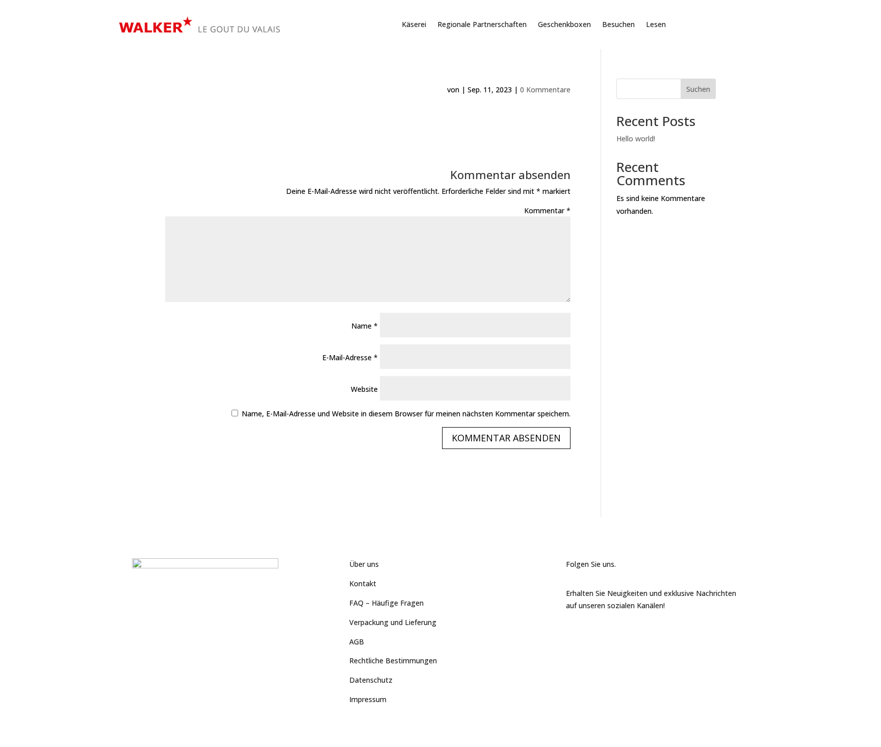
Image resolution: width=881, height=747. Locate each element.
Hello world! (635, 138)
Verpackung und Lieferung (392, 622)
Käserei (414, 24)
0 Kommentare (545, 89)
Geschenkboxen (564, 24)
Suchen (698, 89)
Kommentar (547, 210)
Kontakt (362, 583)
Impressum (367, 699)
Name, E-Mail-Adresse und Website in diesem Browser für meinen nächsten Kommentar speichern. (406, 413)
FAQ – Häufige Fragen (386, 603)
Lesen (656, 24)
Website (364, 389)
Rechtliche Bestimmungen (393, 660)
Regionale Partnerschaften (482, 24)
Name (364, 326)
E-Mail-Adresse (350, 357)
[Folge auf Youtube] (594, 634)
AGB (356, 641)
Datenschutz (371, 680)
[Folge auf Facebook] (574, 634)
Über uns (364, 564)
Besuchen (618, 24)
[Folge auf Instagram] (615, 634)
